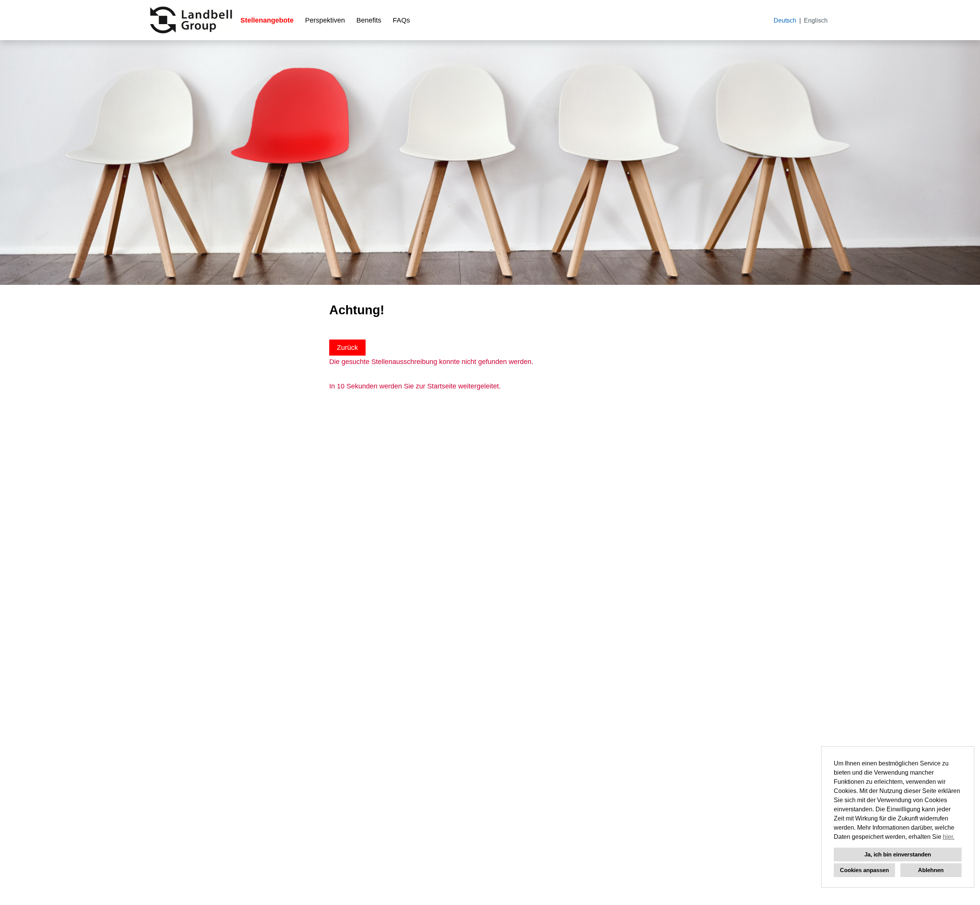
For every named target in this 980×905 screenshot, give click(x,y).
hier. (948, 837)
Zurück (347, 347)
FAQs (401, 20)
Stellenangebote (267, 20)
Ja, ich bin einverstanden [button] (897, 854)
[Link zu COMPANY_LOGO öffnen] (191, 20)
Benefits (368, 20)
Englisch (816, 20)
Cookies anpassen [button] (864, 870)
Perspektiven (325, 20)
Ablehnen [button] (931, 870)
